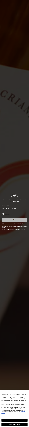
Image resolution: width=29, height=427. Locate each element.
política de (25, 226)
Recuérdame (7, 214)
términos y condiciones (9, 226)
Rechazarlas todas (14, 420)
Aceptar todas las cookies (14, 424)
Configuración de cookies (14, 415)
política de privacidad (18, 226)
